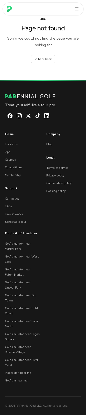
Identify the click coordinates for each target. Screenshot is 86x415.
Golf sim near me (16, 380)
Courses (10, 160)
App (7, 152)
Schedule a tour (15, 222)
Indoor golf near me (18, 373)
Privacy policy (55, 176)
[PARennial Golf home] (43, 96)
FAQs (8, 206)
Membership (13, 175)
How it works (14, 214)
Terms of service (57, 168)
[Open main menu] (76, 9)
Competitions (13, 167)
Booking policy (56, 191)
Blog (49, 144)
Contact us (12, 199)
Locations (11, 144)
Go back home (43, 59)
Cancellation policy (59, 183)
